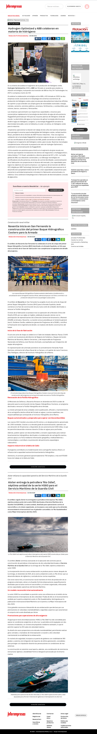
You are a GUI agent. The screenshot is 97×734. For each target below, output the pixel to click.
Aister (18, 561)
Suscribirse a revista (36, 723)
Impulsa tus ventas (77, 240)
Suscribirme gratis (56, 190)
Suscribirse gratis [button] (74, 6)
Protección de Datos (64, 717)
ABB (32, 88)
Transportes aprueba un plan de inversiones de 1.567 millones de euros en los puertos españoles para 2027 (80, 183)
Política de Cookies (64, 722)
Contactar (50, 714)
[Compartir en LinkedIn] (58, 38)
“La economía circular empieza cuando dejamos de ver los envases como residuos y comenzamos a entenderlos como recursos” (80, 198)
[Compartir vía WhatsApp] (63, 38)
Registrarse (36, 716)
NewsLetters (37, 719)
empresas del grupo (48, 205)
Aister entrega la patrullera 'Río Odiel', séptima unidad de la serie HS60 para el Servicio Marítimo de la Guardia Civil (80, 158)
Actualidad (26, 15)
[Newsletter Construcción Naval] (80, 110)
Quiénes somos (49, 726)
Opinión (35, 15)
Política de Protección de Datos (41, 199)
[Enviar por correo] (44, 38)
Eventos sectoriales (77, 246)
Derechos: (22, 207)
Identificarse (37, 714)
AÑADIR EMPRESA (81, 715)
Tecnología (54, 15)
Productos (44, 15)
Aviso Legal (28, 199)
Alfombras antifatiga (76, 87)
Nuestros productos (50, 722)
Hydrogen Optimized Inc (16, 88)
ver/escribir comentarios (38, 467)
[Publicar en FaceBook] (48, 38)
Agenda (63, 15)
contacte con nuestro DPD (38, 208)
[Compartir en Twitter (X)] (53, 38)
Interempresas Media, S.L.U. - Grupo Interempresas (51, 731)
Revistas (71, 15)
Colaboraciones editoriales (66, 726)
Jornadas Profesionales (78, 238)
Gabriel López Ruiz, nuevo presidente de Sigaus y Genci (80, 171)
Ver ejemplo (44, 186)
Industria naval (14, 15)
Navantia (21, 302)
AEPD (44, 210)
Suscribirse (80, 129)
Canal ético (48, 717)
